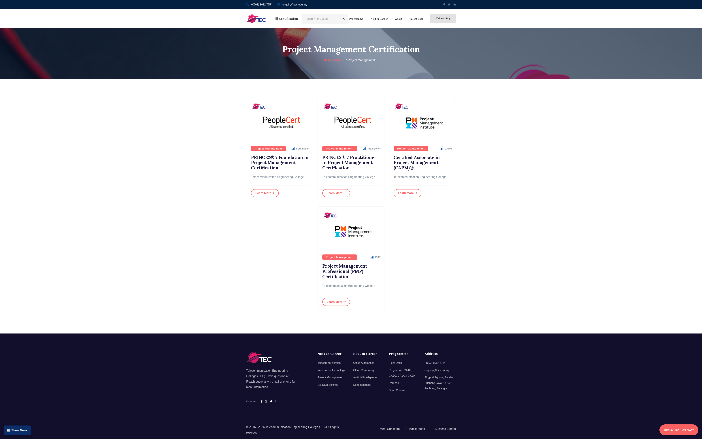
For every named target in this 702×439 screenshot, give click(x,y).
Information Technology (331, 370)
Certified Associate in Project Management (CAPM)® (417, 163)
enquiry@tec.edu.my (294, 4)
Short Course (397, 390)
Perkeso (394, 382)
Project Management (330, 377)
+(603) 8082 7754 (261, 4)
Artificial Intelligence (365, 377)
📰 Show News (17, 430)
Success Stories (445, 428)
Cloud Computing (363, 370)
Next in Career (379, 18)
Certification (288, 18)
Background (417, 428)
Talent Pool (416, 18)
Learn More (263, 193)
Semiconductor (362, 384)
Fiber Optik (395, 362)
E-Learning (443, 18)
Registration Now (679, 429)
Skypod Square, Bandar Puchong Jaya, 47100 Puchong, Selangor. (438, 383)
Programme (356, 18)
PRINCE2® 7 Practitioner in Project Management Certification (349, 163)
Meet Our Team (390, 428)
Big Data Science (328, 384)
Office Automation (363, 362)
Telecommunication (329, 362)
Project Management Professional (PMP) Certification (344, 271)
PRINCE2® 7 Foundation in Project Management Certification (280, 163)
